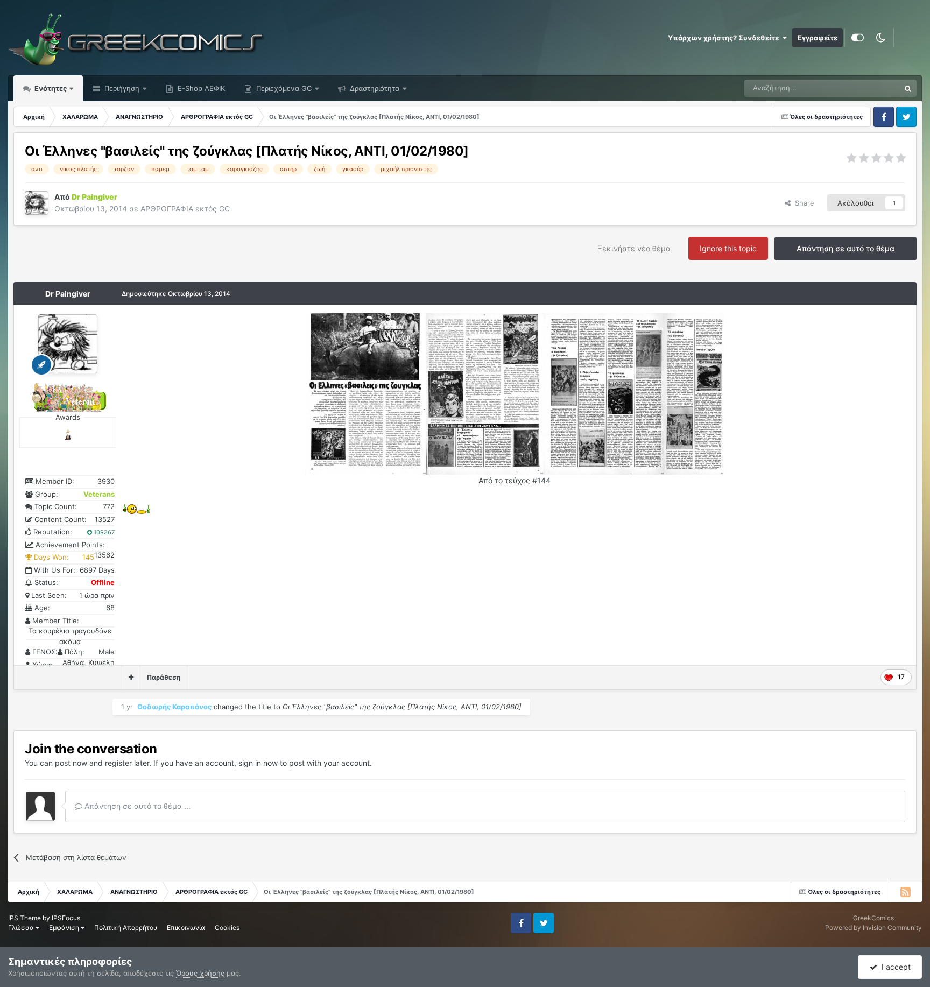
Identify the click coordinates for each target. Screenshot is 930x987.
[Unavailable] (365, 393)
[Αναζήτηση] (908, 88)
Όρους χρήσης (200, 973)
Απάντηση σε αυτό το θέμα (845, 248)
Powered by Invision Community (873, 927)
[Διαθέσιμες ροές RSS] (905, 892)
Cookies (227, 927)
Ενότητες (50, 88)
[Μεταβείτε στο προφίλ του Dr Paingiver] (36, 203)
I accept (894, 966)
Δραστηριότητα (373, 88)
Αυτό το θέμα (864, 88)
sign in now (258, 762)
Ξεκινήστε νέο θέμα (634, 248)
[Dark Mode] (880, 37)
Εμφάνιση (65, 927)
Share (802, 203)
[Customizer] (857, 37)
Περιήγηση (120, 88)
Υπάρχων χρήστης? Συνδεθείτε (725, 37)
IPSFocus (66, 918)
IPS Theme (24, 918)
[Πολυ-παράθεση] (131, 677)
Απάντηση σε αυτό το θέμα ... (136, 805)
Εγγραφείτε (817, 37)
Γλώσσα (22, 927)
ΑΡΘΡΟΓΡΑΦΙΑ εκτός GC (185, 208)
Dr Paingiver (67, 293)
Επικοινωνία (186, 927)
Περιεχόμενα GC (283, 88)
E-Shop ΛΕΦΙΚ (200, 88)
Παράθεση (163, 677)
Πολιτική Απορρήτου (125, 927)
